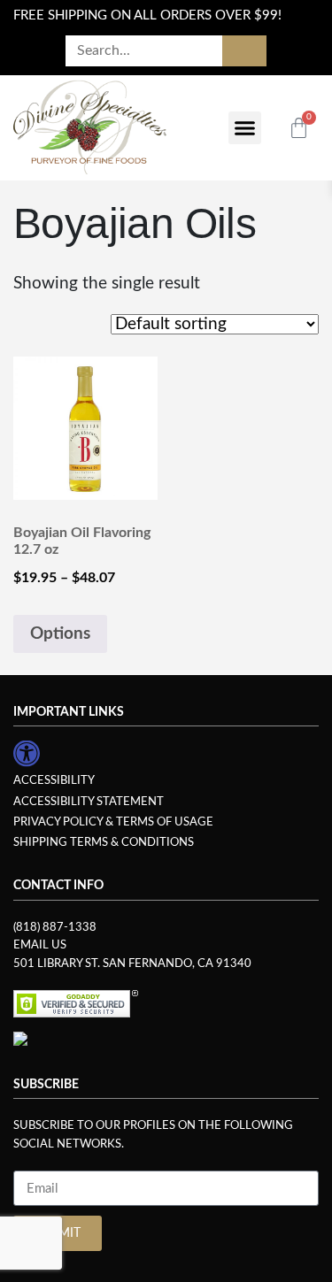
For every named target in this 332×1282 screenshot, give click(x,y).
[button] (245, 128)
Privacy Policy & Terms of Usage (113, 822)
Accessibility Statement (88, 801)
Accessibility (54, 780)
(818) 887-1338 (55, 927)
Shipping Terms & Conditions (103, 842)
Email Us (39, 945)
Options (60, 634)
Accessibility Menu (26, 754)
